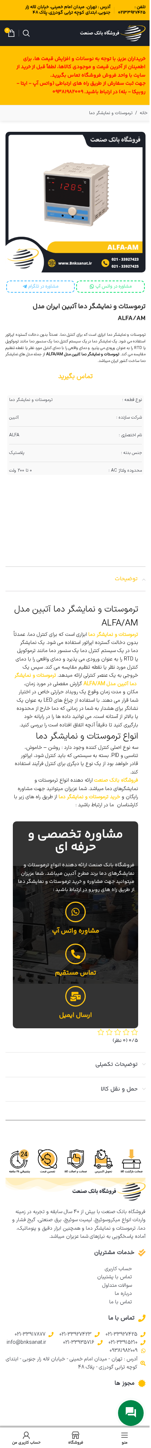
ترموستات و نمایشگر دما (110, 113)
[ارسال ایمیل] (75, 996)
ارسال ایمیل (75, 1015)
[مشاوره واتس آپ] (75, 912)
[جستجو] (26, 33)
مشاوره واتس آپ (75, 931)
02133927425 (132, 12)
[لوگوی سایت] (113, 33)
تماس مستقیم (75, 973)
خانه (143, 113)
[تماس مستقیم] (75, 954)
